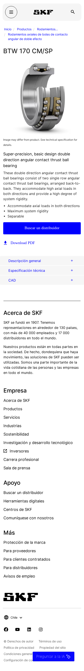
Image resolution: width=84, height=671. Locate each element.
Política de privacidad (19, 647)
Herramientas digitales (23, 501)
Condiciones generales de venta (26, 654)
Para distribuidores (20, 567)
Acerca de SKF (16, 400)
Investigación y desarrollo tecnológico (38, 442)
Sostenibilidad (16, 434)
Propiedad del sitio (52, 647)
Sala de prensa (16, 468)
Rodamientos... (47, 29)
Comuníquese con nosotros (28, 518)
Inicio (7, 29)
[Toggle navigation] (11, 12)
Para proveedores (19, 551)
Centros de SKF (17, 509)
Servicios (11, 417)
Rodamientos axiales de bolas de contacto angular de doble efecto (38, 36)
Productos (24, 29)
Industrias (12, 425)
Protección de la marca (24, 542)
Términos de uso (50, 641)
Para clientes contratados (26, 559)
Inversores (19, 451)
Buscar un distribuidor (42, 228)
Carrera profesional (21, 459)
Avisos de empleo (19, 576)
